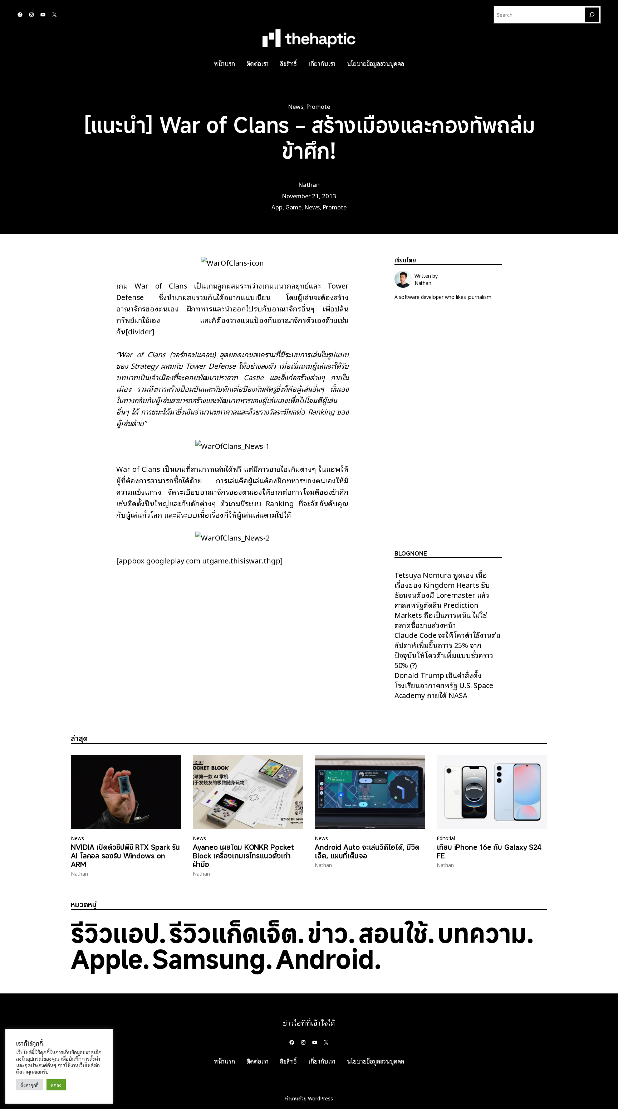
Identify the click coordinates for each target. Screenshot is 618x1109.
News (295, 106)
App (277, 207)
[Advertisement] (448, 431)
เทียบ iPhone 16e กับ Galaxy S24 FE (489, 851)
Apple (106, 958)
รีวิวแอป (115, 932)
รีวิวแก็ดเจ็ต (233, 932)
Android (325, 958)
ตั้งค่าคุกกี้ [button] (29, 1085)
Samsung (208, 958)
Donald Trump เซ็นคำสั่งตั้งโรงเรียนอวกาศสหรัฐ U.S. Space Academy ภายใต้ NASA (443, 685)
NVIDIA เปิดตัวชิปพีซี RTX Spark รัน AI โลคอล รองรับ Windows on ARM (125, 856)
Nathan (308, 184)
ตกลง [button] (56, 1085)
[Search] (592, 15)
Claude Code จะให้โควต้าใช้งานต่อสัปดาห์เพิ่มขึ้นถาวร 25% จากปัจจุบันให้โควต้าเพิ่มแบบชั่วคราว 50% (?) (447, 649)
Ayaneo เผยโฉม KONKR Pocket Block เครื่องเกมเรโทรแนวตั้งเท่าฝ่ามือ (243, 856)
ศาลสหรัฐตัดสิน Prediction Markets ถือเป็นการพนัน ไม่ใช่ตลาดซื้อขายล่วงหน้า (440, 614)
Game (293, 207)
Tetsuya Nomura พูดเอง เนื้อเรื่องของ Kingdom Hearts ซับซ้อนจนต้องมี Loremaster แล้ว (442, 584)
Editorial (446, 838)
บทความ (482, 932)
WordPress (320, 1098)
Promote (318, 106)
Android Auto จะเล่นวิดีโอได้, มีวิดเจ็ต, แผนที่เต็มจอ (367, 851)
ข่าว (328, 932)
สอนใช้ (393, 932)
